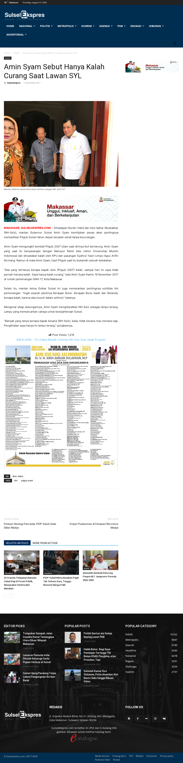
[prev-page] (6, 595)
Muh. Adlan (18, 476)
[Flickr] (146, 718)
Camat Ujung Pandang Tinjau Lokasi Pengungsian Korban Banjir (39, 677)
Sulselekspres (13, 82)
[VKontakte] (164, 718)
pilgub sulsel (27, 480)
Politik (16, 52)
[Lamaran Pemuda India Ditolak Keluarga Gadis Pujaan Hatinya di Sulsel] (12, 659)
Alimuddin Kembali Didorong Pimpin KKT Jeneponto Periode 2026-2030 (99, 576)
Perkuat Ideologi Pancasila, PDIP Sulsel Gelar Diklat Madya (30, 525)
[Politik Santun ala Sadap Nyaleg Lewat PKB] (73, 637)
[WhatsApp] (24, 90)
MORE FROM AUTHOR (45, 543)
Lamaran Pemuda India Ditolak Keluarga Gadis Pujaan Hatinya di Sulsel (37, 659)
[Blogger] (128, 718)
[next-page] (12, 595)
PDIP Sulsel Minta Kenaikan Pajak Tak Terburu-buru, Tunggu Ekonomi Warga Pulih (61, 581)
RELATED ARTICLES (17, 543)
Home (7, 52)
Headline (9, 573)
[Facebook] (7, 90)
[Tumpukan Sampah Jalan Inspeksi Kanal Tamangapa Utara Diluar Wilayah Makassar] (12, 637)
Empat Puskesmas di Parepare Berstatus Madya (94, 525)
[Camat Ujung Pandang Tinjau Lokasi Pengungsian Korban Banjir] (12, 677)
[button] (174, 43)
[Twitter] (15, 90)
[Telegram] (32, 90)
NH (15, 480)
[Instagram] (155, 718)
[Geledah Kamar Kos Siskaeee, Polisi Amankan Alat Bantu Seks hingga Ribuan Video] (73, 675)
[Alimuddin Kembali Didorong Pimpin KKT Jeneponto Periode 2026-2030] (100, 560)
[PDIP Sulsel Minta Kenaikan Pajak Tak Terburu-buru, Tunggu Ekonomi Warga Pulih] (61, 562)
